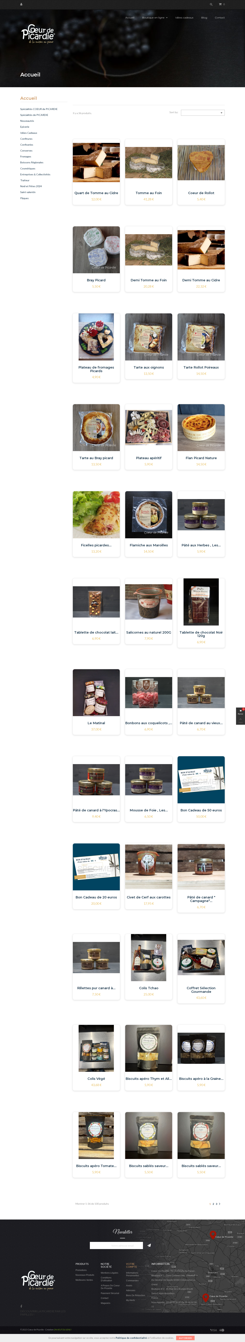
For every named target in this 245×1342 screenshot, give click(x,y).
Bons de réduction (135, 1295)
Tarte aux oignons (149, 367)
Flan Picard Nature (201, 458)
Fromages (25, 156)
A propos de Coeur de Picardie (110, 1287)
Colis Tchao (148, 988)
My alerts (130, 1300)
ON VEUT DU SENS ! (63, 1329)
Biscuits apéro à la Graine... (201, 1079)
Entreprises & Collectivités (35, 174)
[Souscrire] (149, 1245)
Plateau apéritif (149, 458)
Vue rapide (110, 155)
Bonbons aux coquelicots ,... (148, 723)
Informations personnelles (132, 1274)
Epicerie (24, 126)
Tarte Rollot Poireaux (201, 367)
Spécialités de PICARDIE (34, 114)
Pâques (24, 198)
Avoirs (129, 1285)
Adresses (130, 1290)
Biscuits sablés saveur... (148, 1166)
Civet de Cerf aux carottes (149, 897)
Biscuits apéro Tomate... (96, 1166)
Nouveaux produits (85, 1275)
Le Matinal (96, 723)
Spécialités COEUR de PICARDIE (39, 108)
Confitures (26, 138)
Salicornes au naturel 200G (148, 632)
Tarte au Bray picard (96, 458)
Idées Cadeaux (28, 132)
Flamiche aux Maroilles (149, 545)
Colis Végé (96, 1079)
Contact (104, 1298)
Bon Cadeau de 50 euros (201, 810)
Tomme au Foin (149, 193)
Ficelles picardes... (96, 545)
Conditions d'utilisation (106, 1279)
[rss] (222, 1329)
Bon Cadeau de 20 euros (96, 897)
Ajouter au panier (92, 155)
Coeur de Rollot (201, 193)
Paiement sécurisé (110, 1293)
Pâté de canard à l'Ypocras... (96, 810)
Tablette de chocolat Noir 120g (201, 634)
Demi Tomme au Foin (149, 280)
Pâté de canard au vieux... (201, 723)
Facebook (21, 1307)
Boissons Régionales (31, 162)
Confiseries (26, 144)
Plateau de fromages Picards (96, 369)
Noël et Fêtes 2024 (31, 186)
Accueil (28, 98)
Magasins (105, 1303)
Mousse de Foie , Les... (149, 810)
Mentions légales (109, 1273)
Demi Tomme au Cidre (201, 280)
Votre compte (131, 1265)
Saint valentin (28, 192)
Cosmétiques (27, 168)
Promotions (81, 1270)
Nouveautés (27, 120)
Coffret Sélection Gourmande (201, 990)
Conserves (26, 150)
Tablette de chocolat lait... (96, 632)
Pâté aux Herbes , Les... (201, 545)
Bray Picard (96, 280)
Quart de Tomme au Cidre (96, 193)
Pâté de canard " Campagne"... (201, 899)
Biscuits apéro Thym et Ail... (149, 1079)
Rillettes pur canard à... (96, 988)
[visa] (213, 1329)
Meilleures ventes (84, 1280)
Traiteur (24, 180)
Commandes (132, 1280)
